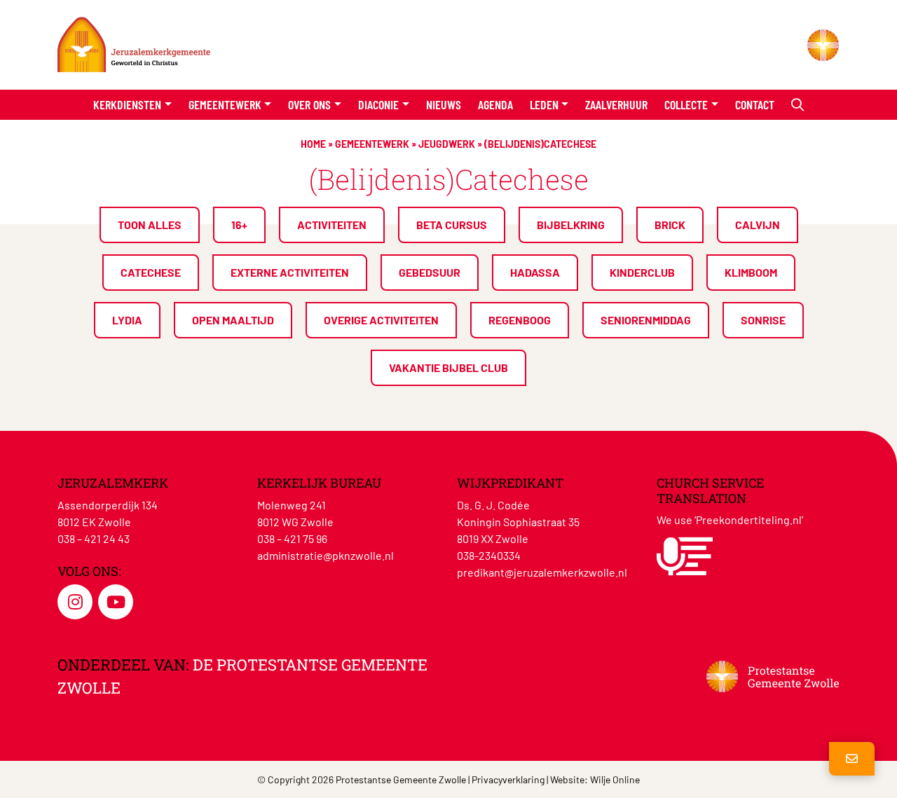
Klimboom (751, 272)
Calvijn (757, 224)
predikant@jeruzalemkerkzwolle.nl (542, 572)
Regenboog (519, 319)
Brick (670, 224)
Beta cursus (451, 224)
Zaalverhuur (616, 104)
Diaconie (378, 104)
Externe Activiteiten (290, 272)
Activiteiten (332, 224)
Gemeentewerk (225, 104)
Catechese (151, 272)
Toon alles (150, 224)
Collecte (686, 104)
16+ (239, 224)
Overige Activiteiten (381, 319)
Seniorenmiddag (646, 319)
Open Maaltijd (233, 319)
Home (313, 144)
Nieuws (443, 104)
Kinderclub (642, 272)
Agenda (495, 104)
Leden (544, 104)
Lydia (127, 319)
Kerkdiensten (127, 104)
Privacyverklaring (508, 779)
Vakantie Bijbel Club (448, 367)
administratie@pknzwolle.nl (325, 555)
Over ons (309, 104)
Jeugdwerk (446, 144)
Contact (754, 104)
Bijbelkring (571, 224)
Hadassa (535, 272)
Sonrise (763, 319)
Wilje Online (615, 779)
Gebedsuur (429, 272)
